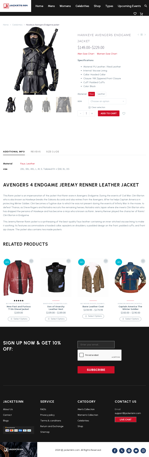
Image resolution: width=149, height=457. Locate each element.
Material (82, 94)
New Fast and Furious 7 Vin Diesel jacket (19, 307)
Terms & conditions (50, 420)
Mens (51, 6)
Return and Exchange (51, 426)
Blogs (6, 420)
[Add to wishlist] (31, 261)
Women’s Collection (88, 415)
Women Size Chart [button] (107, 53)
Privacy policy (47, 415)
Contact (7, 415)
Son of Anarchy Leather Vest (55, 307)
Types (109, 6)
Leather (30, 163)
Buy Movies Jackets (14, 303)
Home (39, 6)
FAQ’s (43, 409)
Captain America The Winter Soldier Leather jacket (130, 309)
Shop (97, 6)
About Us (8, 409)
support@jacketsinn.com (128, 413)
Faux (22, 163)
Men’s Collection (86, 409)
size (80, 101)
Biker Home (48, 303)
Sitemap (44, 432)
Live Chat (126, 419)
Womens (65, 6)
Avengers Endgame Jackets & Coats (132, 303)
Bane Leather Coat (93, 306)
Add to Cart (109, 113)
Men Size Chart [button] (86, 53)
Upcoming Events (129, 6)
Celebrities (82, 6)
